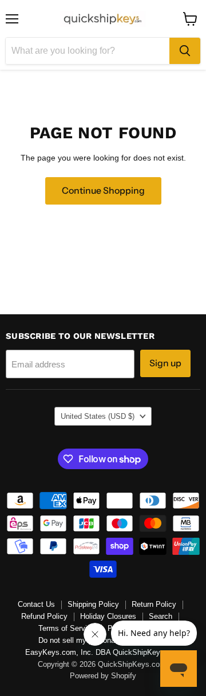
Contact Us (36, 604)
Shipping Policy (93, 604)
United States (97, 416)
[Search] (184, 51)
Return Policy (154, 604)
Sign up (165, 363)
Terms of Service (66, 628)
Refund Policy (44, 616)
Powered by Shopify (103, 675)
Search (160, 616)
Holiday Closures (108, 616)
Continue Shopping (103, 190)
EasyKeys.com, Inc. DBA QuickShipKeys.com (103, 652)
